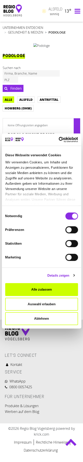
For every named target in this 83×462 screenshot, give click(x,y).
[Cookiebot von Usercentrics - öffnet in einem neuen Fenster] (59, 140)
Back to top (70, 444)
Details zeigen (58, 275)
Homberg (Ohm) (18, 108)
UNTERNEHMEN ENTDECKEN (23, 28)
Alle (8, 99)
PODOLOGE (57, 32)
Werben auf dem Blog (22, 411)
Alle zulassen (41, 289)
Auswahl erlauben (42, 304)
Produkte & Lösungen (22, 405)
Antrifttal (49, 99)
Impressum (23, 442)
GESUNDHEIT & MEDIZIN (25, 32)
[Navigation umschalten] (76, 11)
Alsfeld (26, 99)
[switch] (71, 229)
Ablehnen (41, 318)
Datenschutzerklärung (41, 450)
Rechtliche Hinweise (52, 442)
